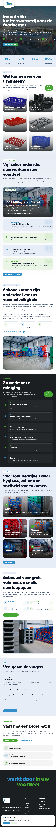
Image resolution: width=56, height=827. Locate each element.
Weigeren (14, 823)
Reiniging (27, 803)
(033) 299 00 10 (43, 806)
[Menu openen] (52, 2)
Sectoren (27, 809)
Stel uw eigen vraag (10, 710)
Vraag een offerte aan (26, 740)
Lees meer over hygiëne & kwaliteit (12, 331)
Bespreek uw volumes (11, 615)
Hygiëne (27, 805)
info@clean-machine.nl (44, 808)
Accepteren (6, 823)
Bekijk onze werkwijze (48, 394)
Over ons (27, 813)
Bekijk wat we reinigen (49, 88)
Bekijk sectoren (9, 562)
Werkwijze (27, 807)
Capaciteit (27, 811)
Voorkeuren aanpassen (24, 823)
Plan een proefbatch (10, 44)
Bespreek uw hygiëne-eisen (12, 274)
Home (26, 801)
